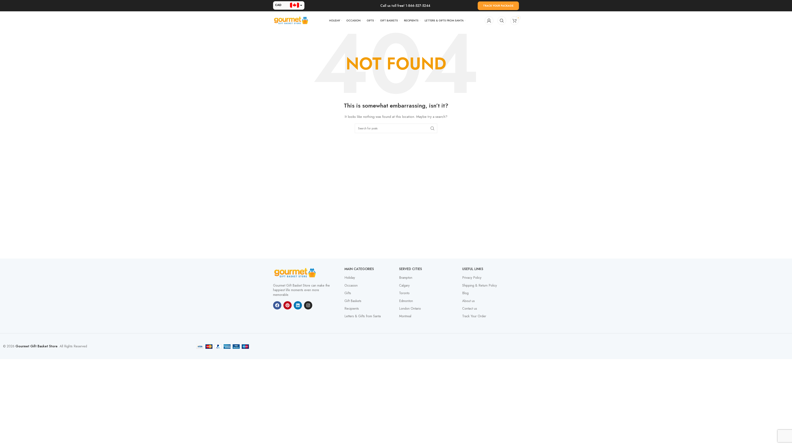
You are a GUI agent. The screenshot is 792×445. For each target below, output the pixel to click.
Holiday (349, 277)
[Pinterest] (287, 305)
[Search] (501, 20)
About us (468, 301)
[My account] (489, 20)
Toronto (404, 293)
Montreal (405, 316)
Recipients (351, 308)
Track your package (498, 6)
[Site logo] (291, 20)
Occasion (351, 285)
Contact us (469, 308)
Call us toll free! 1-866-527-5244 (405, 6)
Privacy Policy (471, 277)
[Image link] (295, 272)
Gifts (347, 293)
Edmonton (406, 301)
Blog (465, 293)
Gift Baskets (352, 301)
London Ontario (410, 308)
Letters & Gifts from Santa (362, 316)
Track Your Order (474, 316)
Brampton (405, 277)
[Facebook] (277, 305)
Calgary (404, 285)
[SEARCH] (432, 128)
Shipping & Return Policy (479, 285)
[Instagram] (308, 305)
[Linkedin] (298, 305)
